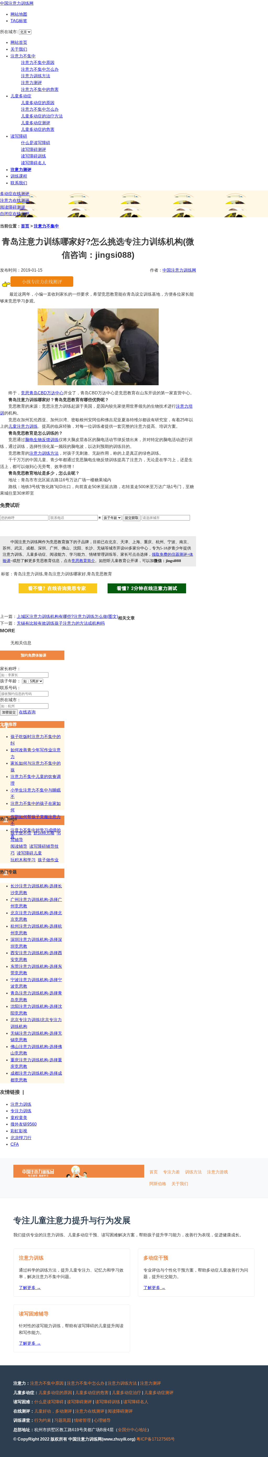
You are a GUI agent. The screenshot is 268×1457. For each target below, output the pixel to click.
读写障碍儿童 (29, 853)
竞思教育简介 (83, 561)
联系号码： (10, 688)
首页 (25, 226)
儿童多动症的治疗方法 (42, 116)
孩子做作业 (48, 860)
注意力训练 (20, 1104)
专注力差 (171, 1172)
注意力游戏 (217, 1172)
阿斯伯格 (157, 1183)
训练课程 (18, 176)
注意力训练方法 (35, 76)
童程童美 (18, 1117)
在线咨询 (27, 712)
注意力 (35, 453)
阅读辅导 (18, 846)
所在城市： (10, 700)
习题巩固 (62, 1420)
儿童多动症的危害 (37, 129)
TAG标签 (18, 21)
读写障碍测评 (33, 149)
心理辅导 (102, 1420)
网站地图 (18, 14)
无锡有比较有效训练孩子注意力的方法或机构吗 (61, 623)
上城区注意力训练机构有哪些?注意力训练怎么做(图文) (67, 616)
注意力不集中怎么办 (40, 69)
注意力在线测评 (14, 200)
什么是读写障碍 (35, 143)
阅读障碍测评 (12, 207)
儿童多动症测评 (35, 123)
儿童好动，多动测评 (53, 1411)
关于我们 (18, 49)
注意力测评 (31, 82)
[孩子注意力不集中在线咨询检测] (41, 285)
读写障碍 (18, 136)
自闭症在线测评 (14, 214)
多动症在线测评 (14, 193)
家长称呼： (10, 668)
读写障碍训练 (33, 156)
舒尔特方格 (44, 833)
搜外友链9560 (23, 1124)
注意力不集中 (23, 56)
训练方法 (50, 453)
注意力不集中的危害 (40, 89)
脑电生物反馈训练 (42, 439)
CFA (14, 1144)
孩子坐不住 (20, 833)
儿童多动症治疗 (126, 1392)
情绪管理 (82, 1420)
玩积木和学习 (23, 860)
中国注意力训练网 (17, 3)
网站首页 (18, 42)
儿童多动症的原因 (37, 103)
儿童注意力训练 (23, 426)
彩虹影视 (18, 1131)
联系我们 (18, 183)
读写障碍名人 (33, 163)
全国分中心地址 (132, 1429)
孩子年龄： (10, 681)
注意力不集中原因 (37, 62)
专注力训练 (20, 1111)
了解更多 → (30, 1287)
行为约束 (42, 1420)
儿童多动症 (20, 96)
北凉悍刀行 (20, 1138)
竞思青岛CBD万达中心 (42, 393)
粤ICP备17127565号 (155, 1439)
